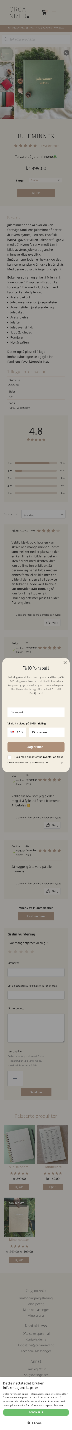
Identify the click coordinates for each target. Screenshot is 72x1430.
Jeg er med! (36, 747)
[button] (36, 1423)
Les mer (58, 1405)
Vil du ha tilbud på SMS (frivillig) (26, 723)
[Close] (65, 662)
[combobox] (16, 732)
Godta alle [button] (36, 1412)
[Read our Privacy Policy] (62, 763)
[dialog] (36, 1403)
